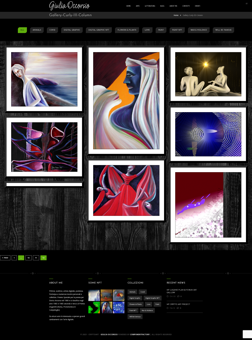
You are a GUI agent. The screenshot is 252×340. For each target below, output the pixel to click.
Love (147, 30)
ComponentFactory (140, 334)
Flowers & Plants (127, 30)
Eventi (197, 6)
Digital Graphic (72, 30)
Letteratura (150, 6)
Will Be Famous (223, 30)
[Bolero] (122, 202)
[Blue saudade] (40, 91)
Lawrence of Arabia (126, 94)
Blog (162, 6)
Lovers (208, 67)
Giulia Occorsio (109, 334)
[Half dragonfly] (204, 217)
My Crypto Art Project (178, 304)
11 (36, 258)
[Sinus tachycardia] (40, 159)
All (22, 30)
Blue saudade (44, 72)
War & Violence (199, 30)
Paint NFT (177, 30)
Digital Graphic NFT (98, 30)
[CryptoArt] (69, 6)
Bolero (126, 184)
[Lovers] (204, 86)
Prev (6, 258)
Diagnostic (208, 127)
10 (29, 258)
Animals (37, 30)
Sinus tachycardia (44, 140)
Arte (138, 6)
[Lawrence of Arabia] (122, 113)
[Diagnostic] (204, 146)
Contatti (186, 6)
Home (128, 6)
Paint (161, 30)
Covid (52, 30)
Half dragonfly (208, 198)
